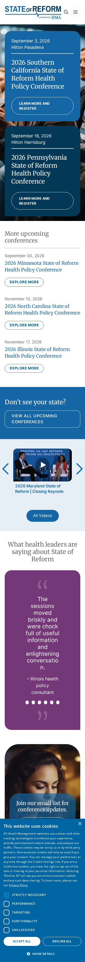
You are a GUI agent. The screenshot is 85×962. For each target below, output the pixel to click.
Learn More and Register (34, 105)
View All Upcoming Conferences (34, 419)
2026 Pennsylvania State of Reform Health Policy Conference (39, 169)
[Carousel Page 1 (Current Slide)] (27, 702)
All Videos (42, 515)
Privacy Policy (18, 885)
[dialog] (42, 890)
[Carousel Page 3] (39, 702)
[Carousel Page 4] (45, 702)
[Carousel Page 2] (33, 702)
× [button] (79, 824)
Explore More (24, 282)
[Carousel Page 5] (51, 702)
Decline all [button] (62, 941)
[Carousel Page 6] (58, 702)
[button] (66, 12)
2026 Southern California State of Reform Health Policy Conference (37, 74)
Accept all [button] (22, 941)
